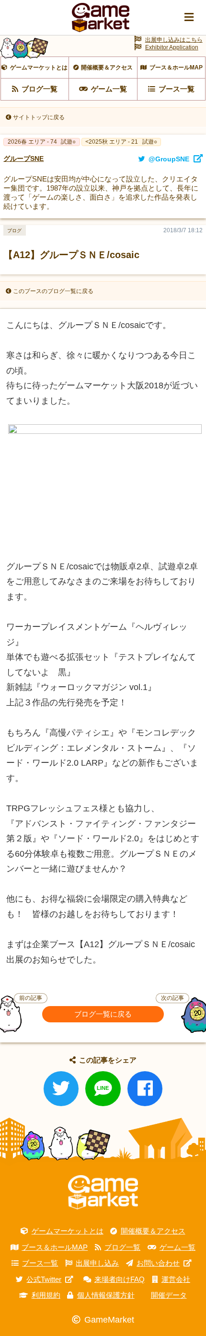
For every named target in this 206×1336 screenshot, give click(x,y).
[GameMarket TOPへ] (103, 1192)
